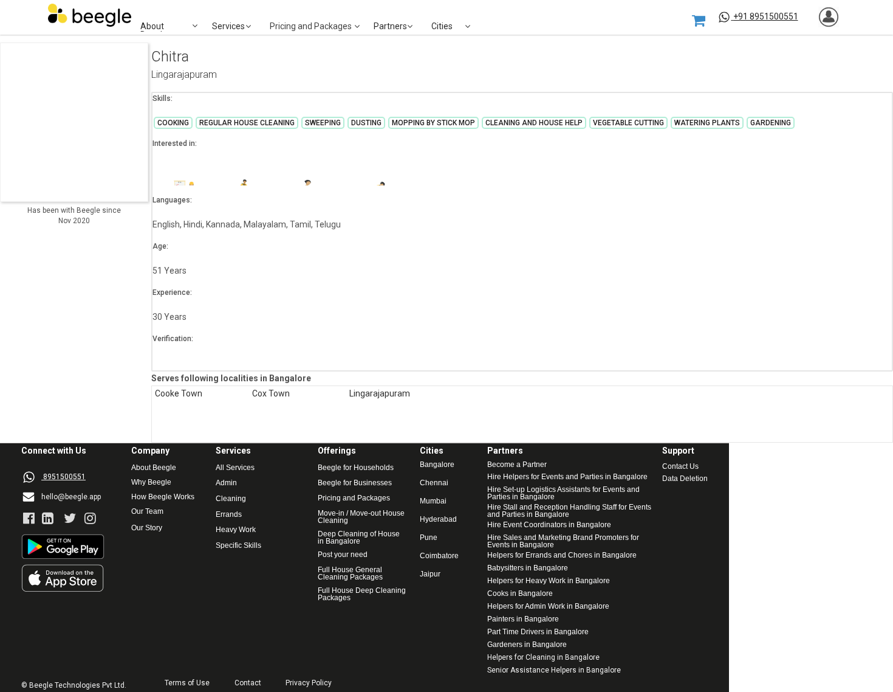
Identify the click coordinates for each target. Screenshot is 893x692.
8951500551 (64, 476)
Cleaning (231, 499)
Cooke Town (178, 393)
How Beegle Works (162, 497)
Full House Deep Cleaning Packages (363, 594)
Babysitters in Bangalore (527, 568)
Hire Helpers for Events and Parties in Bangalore (567, 477)
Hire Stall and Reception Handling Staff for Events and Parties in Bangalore (569, 510)
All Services (235, 468)
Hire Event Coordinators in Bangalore (549, 525)
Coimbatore (439, 556)
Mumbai (433, 501)
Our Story (146, 528)
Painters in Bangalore (523, 619)
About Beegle (153, 468)
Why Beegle (151, 482)
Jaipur (430, 574)
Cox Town (271, 393)
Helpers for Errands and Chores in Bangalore (562, 555)
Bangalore (437, 465)
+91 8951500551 (765, 16)
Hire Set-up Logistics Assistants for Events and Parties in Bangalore (564, 493)
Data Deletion (685, 479)
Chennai (434, 483)
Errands (229, 515)
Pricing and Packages (354, 498)
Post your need (343, 555)
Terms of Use (187, 683)
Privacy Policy (309, 683)
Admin (226, 483)
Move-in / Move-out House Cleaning (361, 517)
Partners (390, 26)
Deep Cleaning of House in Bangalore (360, 537)
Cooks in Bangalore (520, 594)
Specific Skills (238, 546)
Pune (428, 538)
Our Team (147, 512)
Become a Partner (517, 465)
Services (228, 26)
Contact (247, 683)
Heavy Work (236, 530)
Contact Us (680, 467)
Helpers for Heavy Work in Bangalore (548, 581)
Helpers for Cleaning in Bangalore (543, 658)
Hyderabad (438, 520)
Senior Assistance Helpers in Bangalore (554, 670)
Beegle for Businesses (355, 483)
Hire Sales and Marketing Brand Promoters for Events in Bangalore (564, 541)
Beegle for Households (356, 468)
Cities (442, 26)
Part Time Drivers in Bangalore (538, 632)
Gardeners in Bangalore (527, 645)
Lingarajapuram (184, 75)
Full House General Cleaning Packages (351, 573)
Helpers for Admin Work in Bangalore (548, 607)
